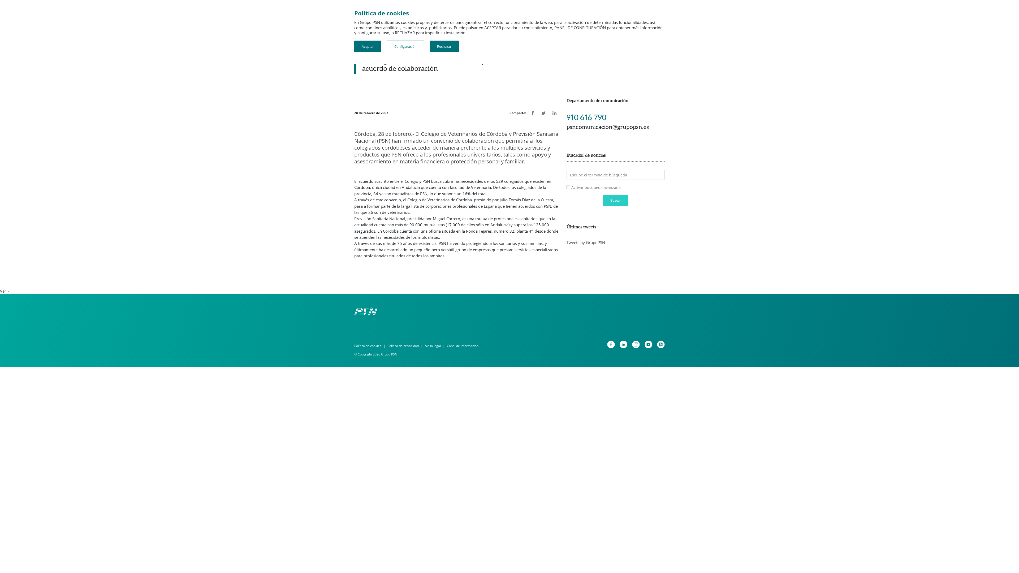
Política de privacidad (403, 346)
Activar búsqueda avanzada (596, 187)
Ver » (4, 291)
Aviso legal (433, 346)
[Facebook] (611, 344)
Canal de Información (462, 346)
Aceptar (368, 46)
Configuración (405, 46)
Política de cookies (367, 346)
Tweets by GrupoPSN (586, 242)
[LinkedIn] (623, 344)
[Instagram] (636, 344)
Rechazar (444, 46)
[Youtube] (648, 344)
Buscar (615, 200)
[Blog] (661, 344)
